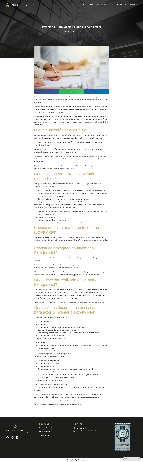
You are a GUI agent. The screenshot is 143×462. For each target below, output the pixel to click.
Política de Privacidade (46, 428)
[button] (46, 91)
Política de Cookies (45, 431)
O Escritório (88, 5)
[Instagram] (12, 437)
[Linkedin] (17, 437)
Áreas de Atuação (104, 5)
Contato (133, 5)
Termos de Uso (44, 435)
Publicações (121, 5)
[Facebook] (7, 437)
